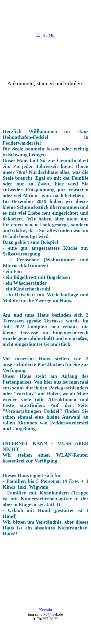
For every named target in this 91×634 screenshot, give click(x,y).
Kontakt (45, 610)
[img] (45, 69)
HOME (48, 35)
